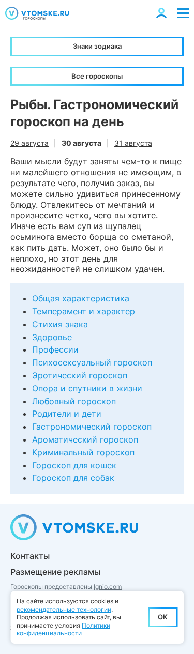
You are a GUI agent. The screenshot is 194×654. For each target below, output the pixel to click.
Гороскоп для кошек (74, 465)
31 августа (133, 143)
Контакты (30, 556)
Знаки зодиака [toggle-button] (97, 46)
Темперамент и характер (83, 311)
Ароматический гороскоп (85, 439)
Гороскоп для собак (73, 478)
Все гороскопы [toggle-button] (97, 76)
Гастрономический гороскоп (92, 426)
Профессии (55, 349)
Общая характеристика (80, 298)
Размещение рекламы (55, 572)
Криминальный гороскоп (83, 452)
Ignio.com (108, 586)
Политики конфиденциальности (63, 629)
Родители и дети (66, 413)
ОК (163, 617)
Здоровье (52, 337)
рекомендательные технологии (64, 609)
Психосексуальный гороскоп (92, 362)
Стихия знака (60, 324)
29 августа (29, 143)
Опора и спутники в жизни (87, 388)
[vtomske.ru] (37, 13)
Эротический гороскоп (79, 375)
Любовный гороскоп (74, 401)
